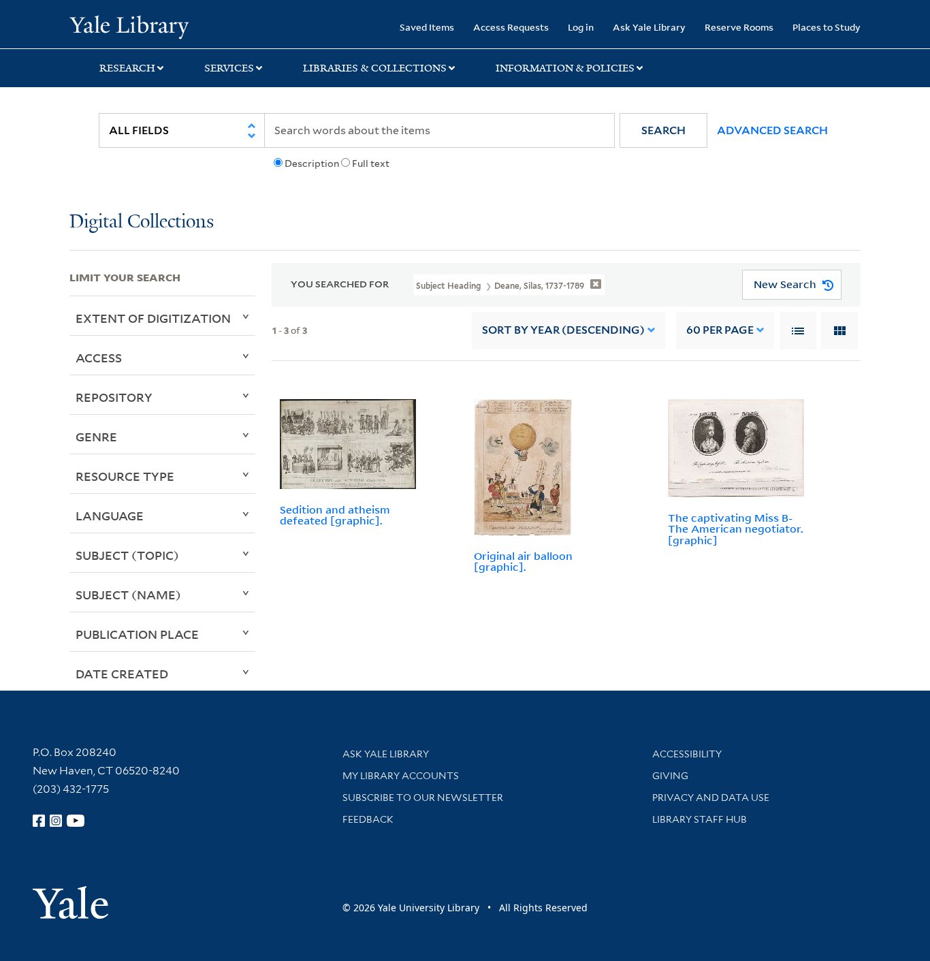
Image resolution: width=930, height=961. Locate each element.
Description (312, 163)
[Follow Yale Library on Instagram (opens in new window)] (56, 821)
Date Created (122, 673)
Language (110, 515)
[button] (663, 130)
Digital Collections (141, 222)
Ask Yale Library (649, 26)
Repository (114, 397)
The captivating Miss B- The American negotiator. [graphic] (735, 529)
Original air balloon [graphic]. (523, 561)
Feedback (368, 819)
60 (720, 330)
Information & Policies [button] (565, 68)
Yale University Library (128, 26)
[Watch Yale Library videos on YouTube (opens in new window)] (75, 821)
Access (99, 357)
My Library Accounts (400, 775)
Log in (581, 26)
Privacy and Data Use (710, 797)
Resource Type (125, 476)
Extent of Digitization (153, 318)
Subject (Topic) (127, 555)
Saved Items (427, 26)
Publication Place (137, 634)
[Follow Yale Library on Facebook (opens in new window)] (39, 821)
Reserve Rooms (739, 26)
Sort (563, 330)
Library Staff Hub (699, 819)
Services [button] (229, 68)
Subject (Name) (128, 594)
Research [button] (127, 68)
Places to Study (826, 26)
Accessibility (687, 754)
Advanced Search (772, 130)
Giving (670, 775)
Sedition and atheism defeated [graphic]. (335, 515)
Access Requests (511, 26)
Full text (370, 163)
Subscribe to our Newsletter (422, 797)
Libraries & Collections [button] (375, 68)
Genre (96, 436)
